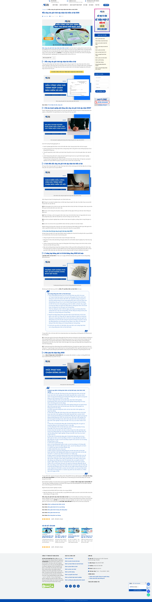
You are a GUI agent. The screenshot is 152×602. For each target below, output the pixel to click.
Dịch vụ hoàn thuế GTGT (100, 52)
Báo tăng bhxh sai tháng (54, 515)
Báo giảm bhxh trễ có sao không (56, 507)
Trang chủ (44, 9)
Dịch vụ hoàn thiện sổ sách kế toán (74, 563)
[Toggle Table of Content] (53, 58)
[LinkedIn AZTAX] (78, 586)
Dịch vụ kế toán (69, 558)
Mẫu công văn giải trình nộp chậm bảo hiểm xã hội (55, 48)
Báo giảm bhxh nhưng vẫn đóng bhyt (57, 509)
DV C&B (85, 4)
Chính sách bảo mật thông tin (97, 578)
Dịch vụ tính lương (99, 60)
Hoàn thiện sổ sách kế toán (101, 40)
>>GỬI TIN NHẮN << (137, 590)
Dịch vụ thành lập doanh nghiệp (73, 577)
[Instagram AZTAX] (70, 586)
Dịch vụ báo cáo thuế (100, 50)
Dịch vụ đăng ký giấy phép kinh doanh (75, 580)
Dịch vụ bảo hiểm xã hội (71, 566)
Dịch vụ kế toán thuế (100, 38)
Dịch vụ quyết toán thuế (71, 574)
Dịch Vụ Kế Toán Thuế (76, 4)
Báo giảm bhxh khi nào (54, 512)
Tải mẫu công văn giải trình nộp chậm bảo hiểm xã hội (67, 71)
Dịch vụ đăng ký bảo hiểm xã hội (56, 504)
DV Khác (91, 4)
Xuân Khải (46, 16)
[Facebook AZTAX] (66, 586)
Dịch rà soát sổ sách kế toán (72, 561)
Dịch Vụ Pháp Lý (64, 4)
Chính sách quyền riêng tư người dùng (99, 576)
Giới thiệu (55, 4)
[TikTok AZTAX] (74, 586)
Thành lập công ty (99, 62)
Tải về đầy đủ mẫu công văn (55, 104)
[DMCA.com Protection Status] (48, 585)
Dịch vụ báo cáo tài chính (101, 57)
